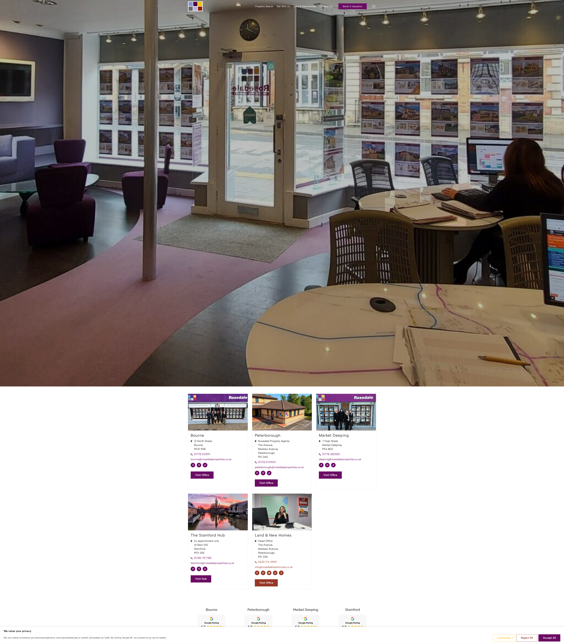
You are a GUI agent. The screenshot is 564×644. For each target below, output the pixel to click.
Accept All (549, 637)
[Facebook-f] (193, 465)
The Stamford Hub (208, 535)
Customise (504, 637)
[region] (282, 635)
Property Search (264, 6)
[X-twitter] (281, 573)
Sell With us (283, 6)
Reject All (527, 637)
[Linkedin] (269, 573)
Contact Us (326, 6)
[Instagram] (199, 465)
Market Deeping (334, 435)
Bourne (197, 435)
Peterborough (268, 435)
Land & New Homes (305, 6)
